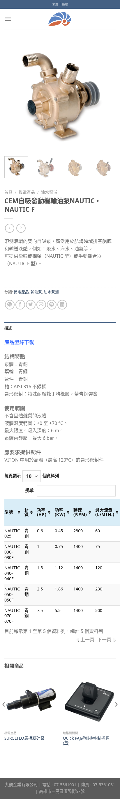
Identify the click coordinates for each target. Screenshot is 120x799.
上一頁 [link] (87, 639)
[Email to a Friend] (41, 304)
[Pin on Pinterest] (52, 304)
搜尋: (29, 490)
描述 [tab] (8, 327)
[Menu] (7, 19)
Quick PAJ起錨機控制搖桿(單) (86, 741)
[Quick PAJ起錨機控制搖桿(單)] (89, 701)
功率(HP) (42, 512)
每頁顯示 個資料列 (31, 475)
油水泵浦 (49, 192)
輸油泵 (36, 291)
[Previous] (14, 96)
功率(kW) (60, 512)
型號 (8, 512)
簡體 (65, 4)
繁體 (55, 4)
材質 (26, 512)
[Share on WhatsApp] (10, 304)
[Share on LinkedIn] (62, 304)
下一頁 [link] (104, 639)
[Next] (106, 96)
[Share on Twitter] (31, 304)
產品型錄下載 (19, 342)
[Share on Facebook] (20, 304)
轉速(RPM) (80, 512)
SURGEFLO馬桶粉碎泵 (24, 738)
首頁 (8, 192)
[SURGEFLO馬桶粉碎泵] (30, 701)
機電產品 (27, 192)
